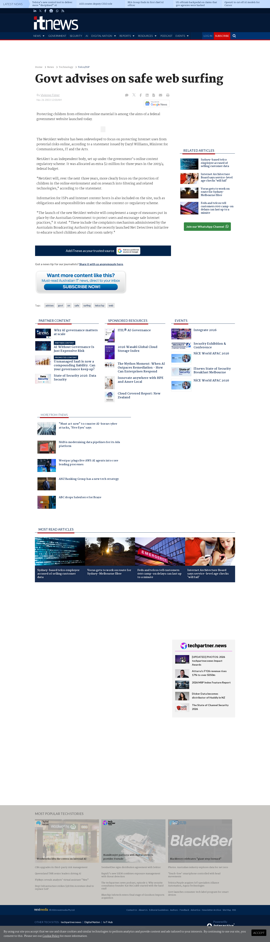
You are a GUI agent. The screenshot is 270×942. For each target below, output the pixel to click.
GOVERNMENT (57, 35)
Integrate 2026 (205, 330)
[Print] (167, 95)
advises (50, 305)
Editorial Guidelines (159, 910)
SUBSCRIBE (222, 35)
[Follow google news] (156, 103)
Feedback (184, 910)
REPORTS (125, 35)
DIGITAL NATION (101, 35)
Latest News (13, 4)
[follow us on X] (40, 11)
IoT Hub (108, 922)
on (68, 305)
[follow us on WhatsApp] (57, 11)
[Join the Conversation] (126, 95)
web (111, 305)
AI (87, 35)
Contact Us (131, 910)
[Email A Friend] (161, 95)
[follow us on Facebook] (45, 11)
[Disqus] (101, 634)
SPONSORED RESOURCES (127, 321)
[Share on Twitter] (134, 95)
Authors (174, 910)
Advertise (195, 910)
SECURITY (76, 35)
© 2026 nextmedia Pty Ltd (62, 910)
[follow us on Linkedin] (35, 11)
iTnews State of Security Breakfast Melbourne (212, 371)
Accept (258, 932)
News (50, 67)
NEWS (37, 35)
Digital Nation (92, 922)
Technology (66, 67)
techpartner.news (71, 922)
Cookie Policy (51, 936)
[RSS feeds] (63, 11)
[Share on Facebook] (141, 95)
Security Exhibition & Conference (210, 346)
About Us (143, 910)
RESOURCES (145, 35)
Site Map (227, 910)
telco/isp (99, 305)
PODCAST (166, 35)
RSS (234, 910)
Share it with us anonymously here (101, 264)
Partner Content (55, 321)
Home (38, 67)
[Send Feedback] (154, 95)
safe (77, 305)
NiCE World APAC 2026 (211, 354)
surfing (87, 305)
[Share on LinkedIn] (147, 95)
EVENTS (180, 35)
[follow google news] (51, 11)
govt (60, 305)
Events (181, 321)
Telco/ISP (84, 67)
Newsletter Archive (211, 910)
